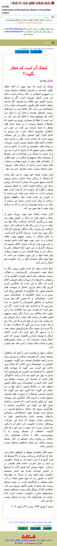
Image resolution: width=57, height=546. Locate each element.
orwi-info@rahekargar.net (14, 29)
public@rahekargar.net (14, 32)
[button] (47, 528)
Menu (48, 43)
